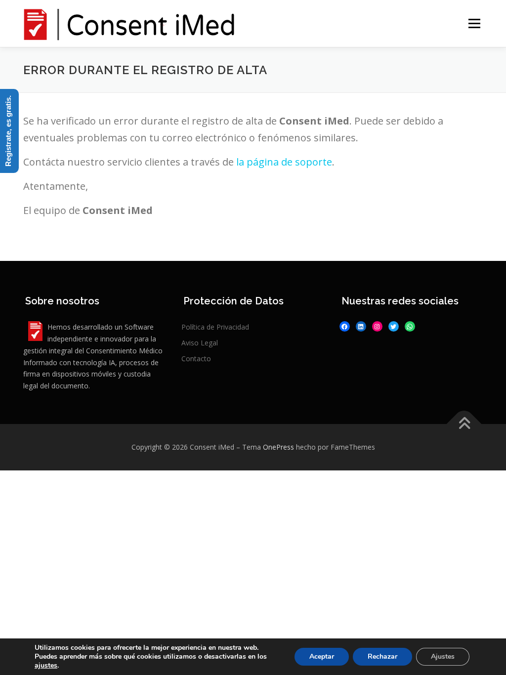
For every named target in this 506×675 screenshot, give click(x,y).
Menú (474, 23)
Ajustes (443, 656)
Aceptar (321, 656)
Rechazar (382, 656)
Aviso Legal (199, 342)
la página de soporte (284, 162)
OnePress (278, 447)
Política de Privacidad (215, 327)
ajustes (46, 665)
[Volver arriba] (464, 424)
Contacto (196, 358)
